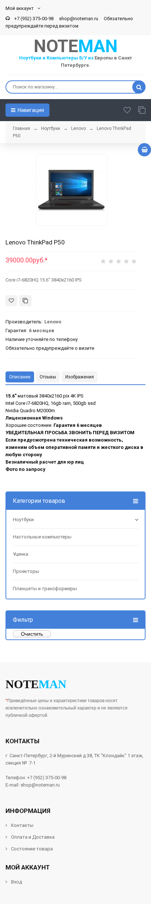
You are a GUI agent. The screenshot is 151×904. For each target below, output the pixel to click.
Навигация (30, 110)
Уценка (20, 554)
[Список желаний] (127, 110)
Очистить (32, 634)
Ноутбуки (23, 519)
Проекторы (26, 571)
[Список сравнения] (142, 110)
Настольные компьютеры (42, 537)
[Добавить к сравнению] (25, 300)
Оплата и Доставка (33, 837)
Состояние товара (31, 849)
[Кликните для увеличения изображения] (71, 190)
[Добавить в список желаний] (11, 300)
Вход (16, 882)
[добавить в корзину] (144, 149)
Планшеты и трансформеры (45, 588)
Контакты (22, 825)
